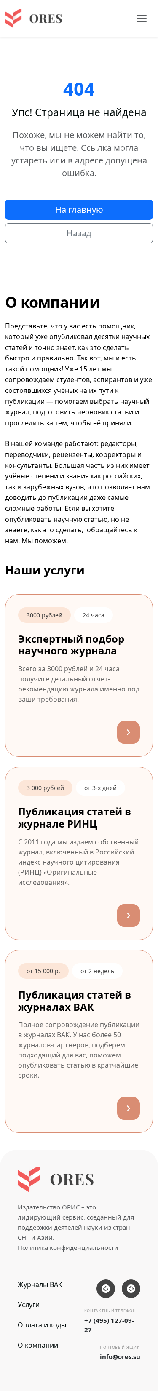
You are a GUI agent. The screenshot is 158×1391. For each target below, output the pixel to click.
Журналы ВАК (40, 1284)
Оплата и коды (42, 1325)
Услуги (29, 1304)
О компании (38, 1345)
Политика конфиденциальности (68, 1247)
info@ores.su (120, 1356)
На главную (79, 209)
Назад (79, 233)
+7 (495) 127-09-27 (109, 1325)
